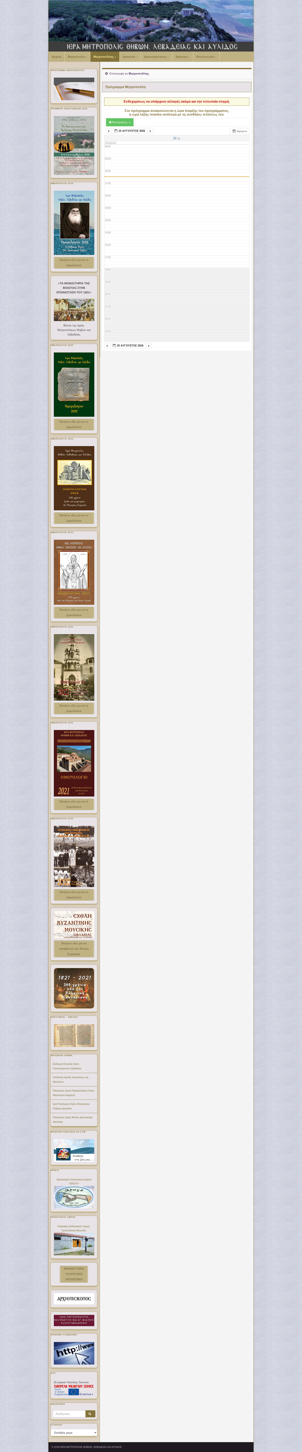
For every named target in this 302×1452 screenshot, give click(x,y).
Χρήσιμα (181, 56)
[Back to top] (293, 1443)
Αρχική (56, 56)
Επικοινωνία (205, 56)
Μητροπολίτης (104, 56)
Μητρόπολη (76, 56)
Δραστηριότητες (155, 56)
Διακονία (129, 56)
